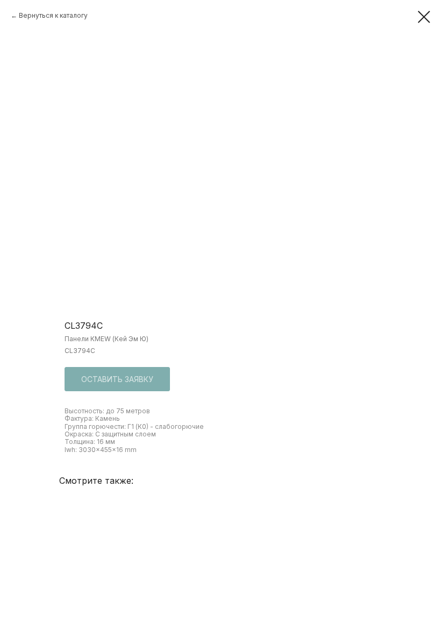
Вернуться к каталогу (53, 15)
